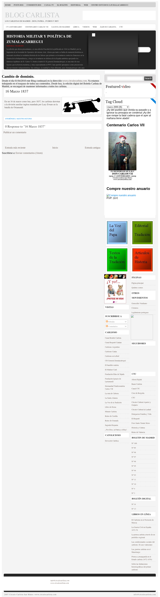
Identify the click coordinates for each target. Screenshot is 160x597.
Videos (86, 26)
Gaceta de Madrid (60, 26)
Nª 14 (134, 504)
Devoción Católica (112, 440)
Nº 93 (134, 475)
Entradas (111, 321)
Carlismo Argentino (112, 347)
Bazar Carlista (137, 384)
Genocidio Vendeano (139, 303)
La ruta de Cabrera (112, 393)
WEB (86, 5)
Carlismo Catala (111, 351)
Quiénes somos (137, 287)
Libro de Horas (110, 407)
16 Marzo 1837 (16, 91)
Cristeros (135, 308)
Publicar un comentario (14, 132)
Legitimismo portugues (140, 312)
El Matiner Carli (111, 369)
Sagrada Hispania (111, 425)
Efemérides (10, 119)
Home (8, 5)
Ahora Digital (137, 379)
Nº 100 (134, 443)
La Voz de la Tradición (113, 402)
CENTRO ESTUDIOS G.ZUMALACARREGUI (109, 5)
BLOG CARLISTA (32, 14)
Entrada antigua (92, 147)
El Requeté (136, 418)
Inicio (55, 147)
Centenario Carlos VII (36, 26)
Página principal (137, 283)
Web (95, 26)
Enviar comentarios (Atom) (29, 153)
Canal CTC (136, 388)
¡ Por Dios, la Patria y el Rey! (116, 429)
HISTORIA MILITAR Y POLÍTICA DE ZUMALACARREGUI (39, 38)
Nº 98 (134, 452)
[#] (117, 243)
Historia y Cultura (138, 427)
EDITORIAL (76, 5)
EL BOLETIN (62, 5)
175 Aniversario (14, 26)
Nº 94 (134, 470)
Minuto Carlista (111, 411)
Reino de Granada (111, 420)
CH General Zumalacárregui (115, 360)
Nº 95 (134, 466)
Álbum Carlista (108, 26)
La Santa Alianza (111, 398)
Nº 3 (133, 493)
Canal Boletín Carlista (113, 338)
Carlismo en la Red (112, 356)
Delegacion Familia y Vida (141, 414)
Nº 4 (133, 488)
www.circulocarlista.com (74, 80)
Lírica (76, 26)
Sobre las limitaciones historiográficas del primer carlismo (141, 567)
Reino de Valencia (138, 432)
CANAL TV (49, 5)
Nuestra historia (24, 119)
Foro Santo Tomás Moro (141, 423)
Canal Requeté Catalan (113, 342)
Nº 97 (134, 457)
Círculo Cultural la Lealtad (141, 409)
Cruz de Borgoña (138, 393)
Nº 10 (134, 484)
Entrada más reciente (15, 147)
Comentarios (113, 326)
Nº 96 (134, 461)
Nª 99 (134, 447)
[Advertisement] (101, 15)
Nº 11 (134, 479)
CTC (121, 26)
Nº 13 (134, 508)
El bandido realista (112, 365)
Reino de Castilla (111, 416)
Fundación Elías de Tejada (114, 374)
